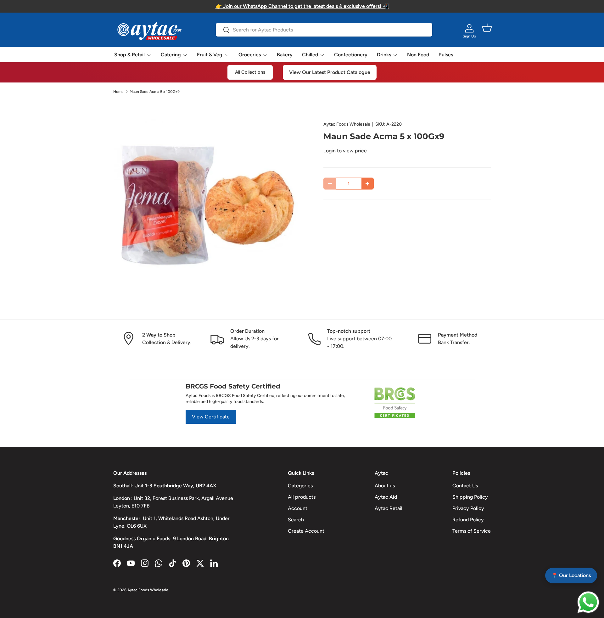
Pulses (446, 55)
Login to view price (345, 151)
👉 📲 (302, 6)
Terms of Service (471, 531)
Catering (171, 55)
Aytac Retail (388, 508)
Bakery (285, 55)
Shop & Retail (129, 55)
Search (296, 520)
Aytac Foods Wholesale (346, 124)
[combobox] (324, 30)
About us (385, 486)
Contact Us (465, 486)
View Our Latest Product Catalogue (329, 72)
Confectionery (350, 55)
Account (297, 508)
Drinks (384, 55)
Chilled (310, 55)
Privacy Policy (468, 508)
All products (302, 497)
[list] (208, 211)
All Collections (250, 72)
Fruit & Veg (209, 55)
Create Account (306, 531)
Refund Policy (468, 520)
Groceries (249, 55)
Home (118, 92)
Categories (300, 486)
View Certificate (211, 417)
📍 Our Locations (571, 575)
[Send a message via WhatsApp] (588, 602)
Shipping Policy (470, 497)
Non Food (418, 55)
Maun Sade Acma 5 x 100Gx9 (155, 92)
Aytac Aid (386, 497)
